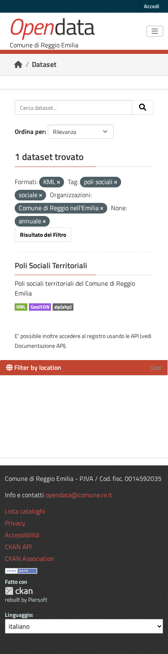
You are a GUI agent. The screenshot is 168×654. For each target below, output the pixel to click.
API (135, 335)
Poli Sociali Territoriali (51, 265)
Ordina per (29, 131)
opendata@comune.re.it (79, 495)
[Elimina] (58, 182)
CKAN (19, 591)
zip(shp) (63, 307)
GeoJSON (40, 307)
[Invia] (142, 107)
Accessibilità (22, 535)
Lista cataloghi (25, 511)
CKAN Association (29, 558)
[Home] (18, 64)
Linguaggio (18, 614)
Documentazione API (39, 345)
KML (21, 307)
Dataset (44, 64)
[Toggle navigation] (154, 31)
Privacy (15, 523)
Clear (156, 367)
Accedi (151, 6)
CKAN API (18, 547)
